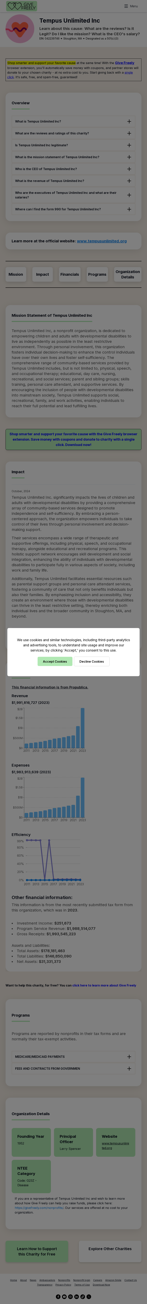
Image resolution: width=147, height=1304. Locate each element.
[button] (73, 652)
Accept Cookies (55, 661)
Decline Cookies (91, 661)
